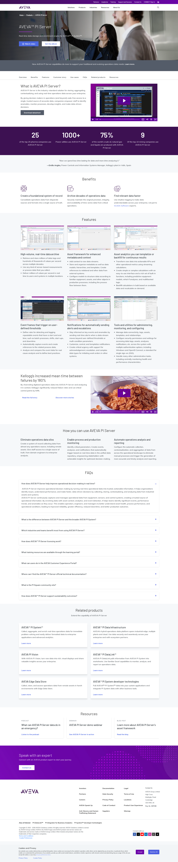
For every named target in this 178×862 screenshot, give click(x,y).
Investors (82, 788)
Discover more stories (65, 397)
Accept (140, 852)
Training (113, 2)
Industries (93, 7)
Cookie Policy (37, 858)
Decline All (154, 852)
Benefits (34, 77)
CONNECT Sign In (149, 2)
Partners (96, 2)
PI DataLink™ (38, 823)
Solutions (71, 7)
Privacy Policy (23, 858)
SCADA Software (121, 206)
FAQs (85, 77)
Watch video (30, 44)
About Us (116, 7)
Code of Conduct (108, 805)
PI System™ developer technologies (88, 823)
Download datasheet (32, 112)
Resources (105, 7)
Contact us (26, 767)
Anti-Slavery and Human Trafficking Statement (88, 812)
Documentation (108, 788)
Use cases (74, 77)
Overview (23, 77)
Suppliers (106, 811)
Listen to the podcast (30, 734)
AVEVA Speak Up (86, 805)
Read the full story (29, 397)
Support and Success (125, 2)
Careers (82, 800)
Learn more (26, 643)
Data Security (107, 794)
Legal (126, 788)
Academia (104, 2)
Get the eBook (51, 44)
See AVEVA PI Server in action (81, 734)
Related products (98, 77)
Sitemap (127, 811)
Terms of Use (129, 794)
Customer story (59, 77)
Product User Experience (133, 805)
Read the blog (122, 734)
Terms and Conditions (26, 836)
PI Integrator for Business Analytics (58, 823)
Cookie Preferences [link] (25, 838)
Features (45, 77)
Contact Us (137, 2)
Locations (127, 800)
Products (82, 7)
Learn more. (130, 64)
